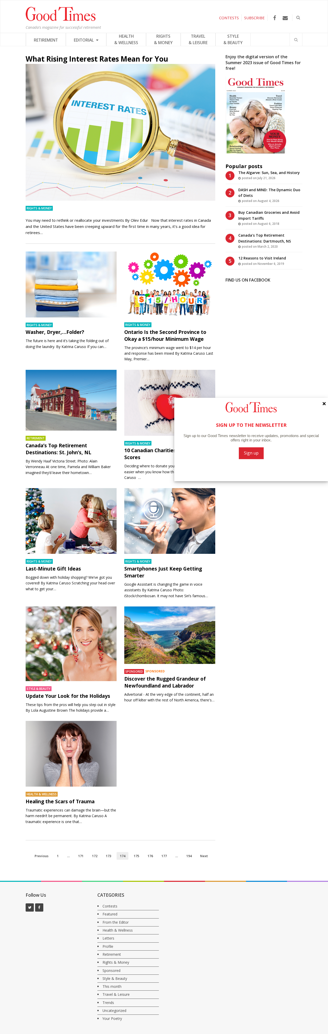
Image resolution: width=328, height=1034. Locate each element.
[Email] (285, 17)
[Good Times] (61, 19)
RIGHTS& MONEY (163, 39)
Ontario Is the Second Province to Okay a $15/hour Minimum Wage (165, 335)
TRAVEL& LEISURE (198, 39)
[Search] (296, 39)
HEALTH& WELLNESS (126, 39)
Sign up (251, 453)
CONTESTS (229, 17)
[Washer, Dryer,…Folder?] (71, 284)
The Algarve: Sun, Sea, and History (269, 172)
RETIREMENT (46, 40)
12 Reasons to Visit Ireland (262, 258)
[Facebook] (274, 17)
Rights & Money (39, 208)
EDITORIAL (84, 40)
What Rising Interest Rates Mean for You (97, 59)
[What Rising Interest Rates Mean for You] (120, 132)
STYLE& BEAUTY (233, 39)
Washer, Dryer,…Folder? (55, 331)
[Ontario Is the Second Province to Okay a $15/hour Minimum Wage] (169, 284)
